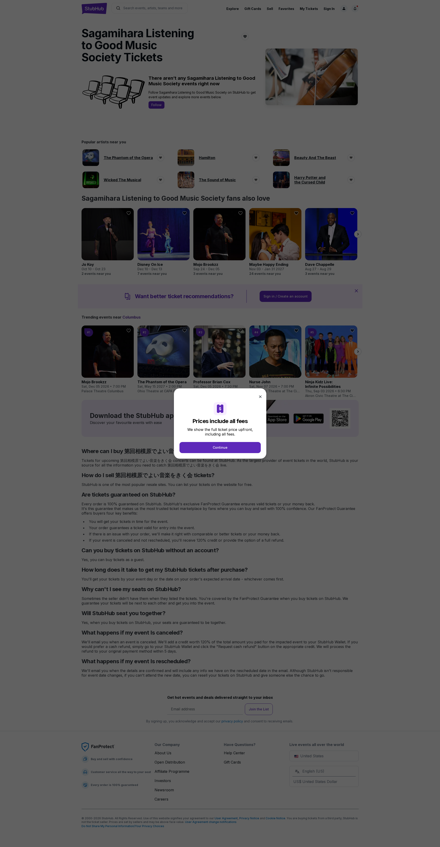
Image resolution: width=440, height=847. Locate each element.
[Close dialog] (260, 396)
